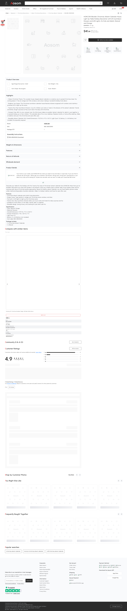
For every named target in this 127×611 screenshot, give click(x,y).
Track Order (72, 567)
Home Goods (25, 8)
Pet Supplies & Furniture (46, 8)
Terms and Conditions (10, 583)
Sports (71, 8)
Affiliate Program (44, 573)
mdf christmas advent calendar (55, 551)
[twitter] (19, 568)
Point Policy (72, 569)
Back (7, 13)
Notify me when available (106, 40)
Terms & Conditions (44, 589)
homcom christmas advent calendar (33, 551)
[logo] (15, 3)
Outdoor (16, 8)
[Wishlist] (108, 3)
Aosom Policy (43, 585)
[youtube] (13, 568)
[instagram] (9, 568)
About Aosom (43, 565)
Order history (72, 565)
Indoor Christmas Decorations (38, 13)
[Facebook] (6, 568)
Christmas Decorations (23, 13)
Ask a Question (75, 342)
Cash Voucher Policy (45, 583)
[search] (101, 3)
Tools (90, 8)
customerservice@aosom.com (25, 604)
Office (34, 8)
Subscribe (29, 580)
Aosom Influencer (44, 571)
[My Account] (114, 3)
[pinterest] (16, 568)
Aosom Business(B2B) (45, 569)
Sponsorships (43, 575)
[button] (43, 95)
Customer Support (44, 581)
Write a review (75, 348)
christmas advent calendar (13, 551)
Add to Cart (43, 315)
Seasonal (7, 8)
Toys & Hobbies (61, 8)
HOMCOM (47, 123)
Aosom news (43, 567)
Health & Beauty (81, 8)
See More (71, 474)
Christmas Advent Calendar (55, 13)
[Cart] (121, 3)
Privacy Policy (20, 583)
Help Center (43, 587)
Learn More (38, 352)
